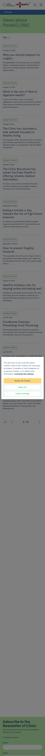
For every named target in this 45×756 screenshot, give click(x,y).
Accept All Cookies (23, 381)
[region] (22, 378)
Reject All (22, 387)
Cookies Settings (22, 394)
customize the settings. (24, 374)
